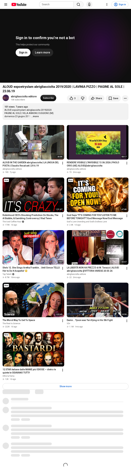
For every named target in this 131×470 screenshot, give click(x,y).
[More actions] (125, 98)
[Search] (78, 4)
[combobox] (57, 4)
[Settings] (107, 4)
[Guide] (6, 4)
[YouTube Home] (19, 4)
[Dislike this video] (82, 98)
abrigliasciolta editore (24, 96)
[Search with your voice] (89, 4)
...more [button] (35, 116)
